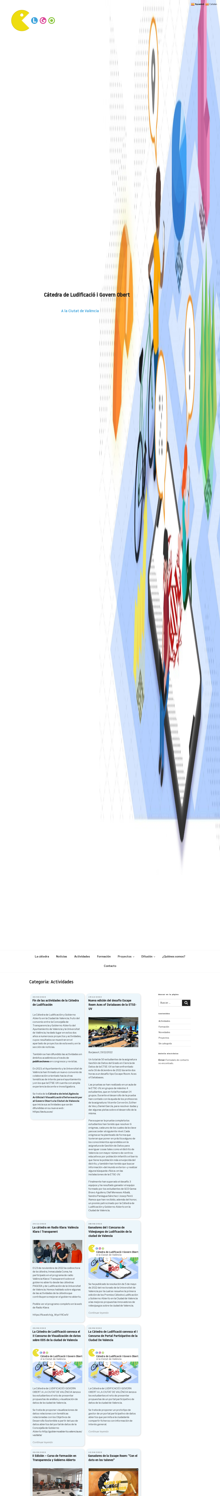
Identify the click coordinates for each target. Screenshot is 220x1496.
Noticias (61, 956)
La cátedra (42, 956)
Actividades (82, 956)
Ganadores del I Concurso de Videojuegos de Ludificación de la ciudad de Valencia (110, 1232)
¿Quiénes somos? (173, 956)
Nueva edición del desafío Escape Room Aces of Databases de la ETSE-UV (112, 1005)
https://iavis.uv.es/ (43, 1111)
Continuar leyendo (98, 1312)
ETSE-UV (53, 1083)
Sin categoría (165, 1043)
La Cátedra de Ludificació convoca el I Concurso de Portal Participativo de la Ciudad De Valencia (113, 1336)
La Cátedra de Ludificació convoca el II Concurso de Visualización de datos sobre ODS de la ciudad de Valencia (56, 1336)
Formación (104, 956)
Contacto (110, 965)
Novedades (164, 1032)
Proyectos (125, 956)
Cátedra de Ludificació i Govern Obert (87, 295)
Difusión (146, 956)
